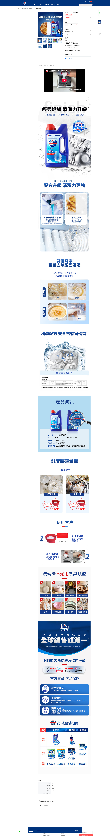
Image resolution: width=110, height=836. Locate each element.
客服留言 (62, 833)
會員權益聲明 (63, 835)
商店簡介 (44, 833)
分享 (67, 58)
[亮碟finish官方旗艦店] (24, 3)
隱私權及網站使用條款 (46, 835)
